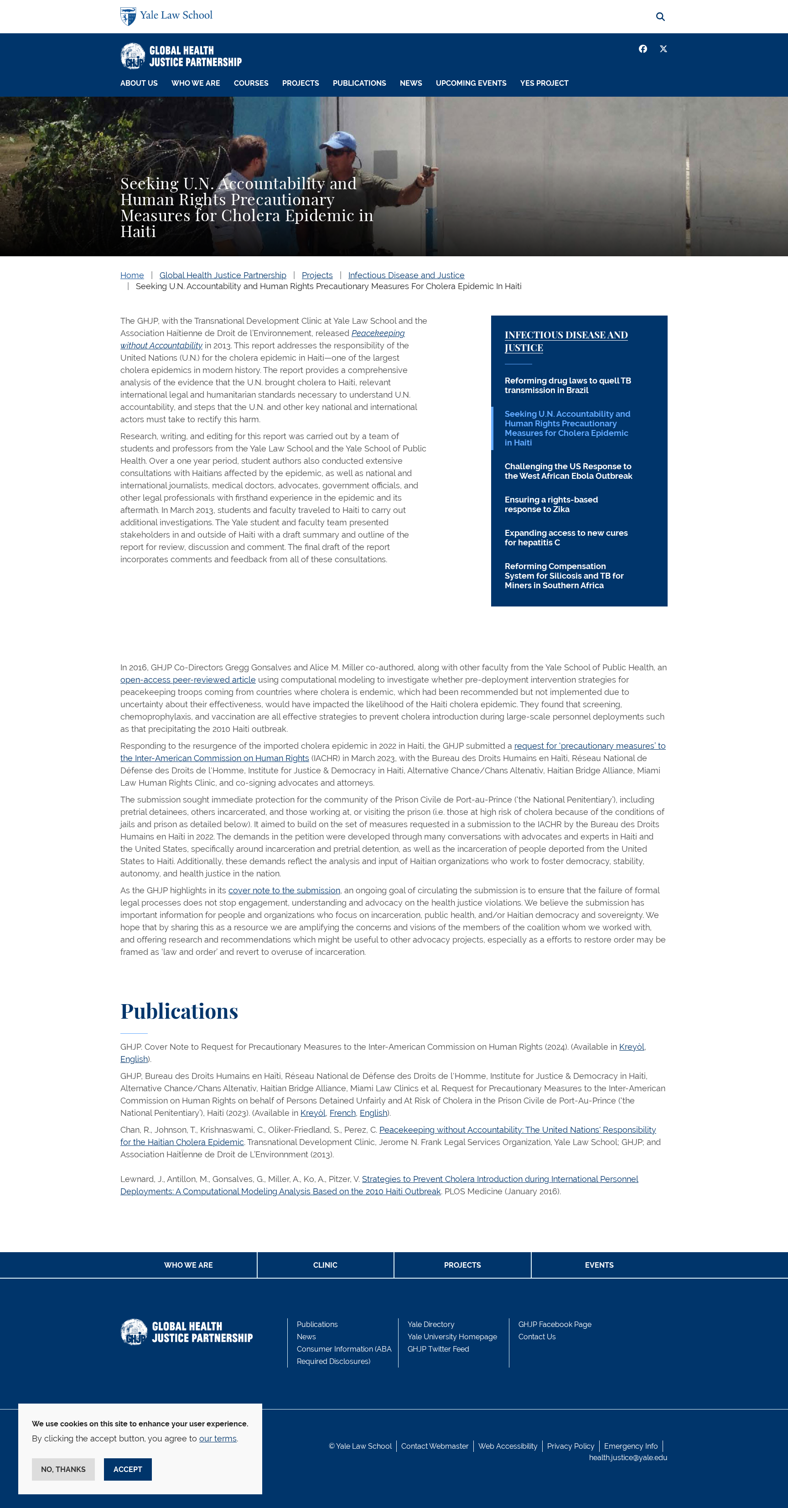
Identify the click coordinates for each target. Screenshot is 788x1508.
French (343, 1113)
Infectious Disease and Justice (406, 275)
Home (132, 275)
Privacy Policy (571, 1446)
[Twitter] (663, 49)
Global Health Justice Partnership (223, 275)
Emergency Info (631, 1446)
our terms (218, 1438)
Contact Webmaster (435, 1446)
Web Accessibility (508, 1446)
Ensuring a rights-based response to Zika (551, 504)
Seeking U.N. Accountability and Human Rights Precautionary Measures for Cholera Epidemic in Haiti (568, 428)
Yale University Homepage (452, 1336)
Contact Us (537, 1336)
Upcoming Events (471, 83)
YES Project (544, 83)
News (411, 83)
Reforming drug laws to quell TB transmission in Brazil (568, 385)
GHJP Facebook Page (554, 1324)
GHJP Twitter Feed (438, 1349)
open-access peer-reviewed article (188, 679)
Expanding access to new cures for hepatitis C (566, 537)
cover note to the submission (284, 890)
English (134, 1059)
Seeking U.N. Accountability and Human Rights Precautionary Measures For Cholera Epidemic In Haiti (329, 286)
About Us (139, 83)
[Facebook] (643, 49)
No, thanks (63, 1469)
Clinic (325, 1265)
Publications (359, 83)
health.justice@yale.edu (628, 1457)
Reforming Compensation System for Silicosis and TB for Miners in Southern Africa (564, 575)
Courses (251, 83)
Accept (128, 1469)
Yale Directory (431, 1324)
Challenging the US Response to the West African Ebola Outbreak (568, 471)
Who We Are (195, 83)
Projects (300, 83)
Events (599, 1265)
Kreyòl (631, 1047)
